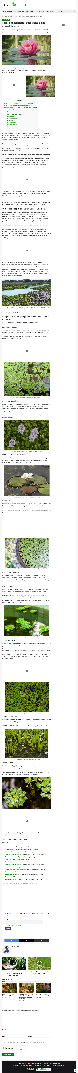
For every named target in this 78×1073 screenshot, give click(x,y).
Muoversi (52, 11)
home (4, 11)
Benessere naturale (19, 11)
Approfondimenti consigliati (11, 129)
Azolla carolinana (12, 109)
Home (4, 16)
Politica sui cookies (29, 1063)
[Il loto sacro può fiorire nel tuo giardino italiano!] (9, 988)
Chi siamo (37, 1063)
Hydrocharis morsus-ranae (14, 114)
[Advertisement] (13, 85)
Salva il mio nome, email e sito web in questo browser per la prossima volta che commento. (25, 1042)
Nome (4, 1029)
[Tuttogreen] (14, 4)
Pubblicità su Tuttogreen (54, 1063)
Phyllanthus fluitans (12, 118)
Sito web (30, 1036)
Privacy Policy (21, 1063)
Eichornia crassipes (12, 112)
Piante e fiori (17, 16)
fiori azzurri (6, 406)
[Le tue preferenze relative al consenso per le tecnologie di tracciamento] (75, 1070)
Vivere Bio (60, 11)
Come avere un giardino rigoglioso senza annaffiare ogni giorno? (43, 996)
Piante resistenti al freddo (13, 854)
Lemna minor (10, 116)
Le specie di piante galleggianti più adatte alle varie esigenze (20, 107)
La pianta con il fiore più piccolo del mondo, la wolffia (21, 849)
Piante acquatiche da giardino (20, 225)
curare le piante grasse (16, 872)
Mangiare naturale (43, 11)
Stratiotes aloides (12, 124)
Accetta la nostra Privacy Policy (14, 925)
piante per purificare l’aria (21, 859)
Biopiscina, (8, 862)
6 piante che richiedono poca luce (15, 877)
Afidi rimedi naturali (11, 879)
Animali (9, 11)
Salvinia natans (11, 122)
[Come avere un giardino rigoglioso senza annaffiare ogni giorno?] (43, 988)
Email (6, 919)
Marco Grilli (6, 32)
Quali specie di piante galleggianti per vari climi (17, 105)
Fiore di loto (8, 852)
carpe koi (5, 411)
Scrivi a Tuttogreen (44, 1063)
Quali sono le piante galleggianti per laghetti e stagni (18, 103)
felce (12, 330)
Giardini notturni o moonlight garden (24, 726)
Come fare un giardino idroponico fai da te (18, 847)
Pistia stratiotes (11, 120)
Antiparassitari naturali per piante (15, 857)
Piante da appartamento (12, 874)
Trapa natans (10, 127)
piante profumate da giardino (15, 867)
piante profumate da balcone (17, 869)
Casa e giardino (31, 11)
